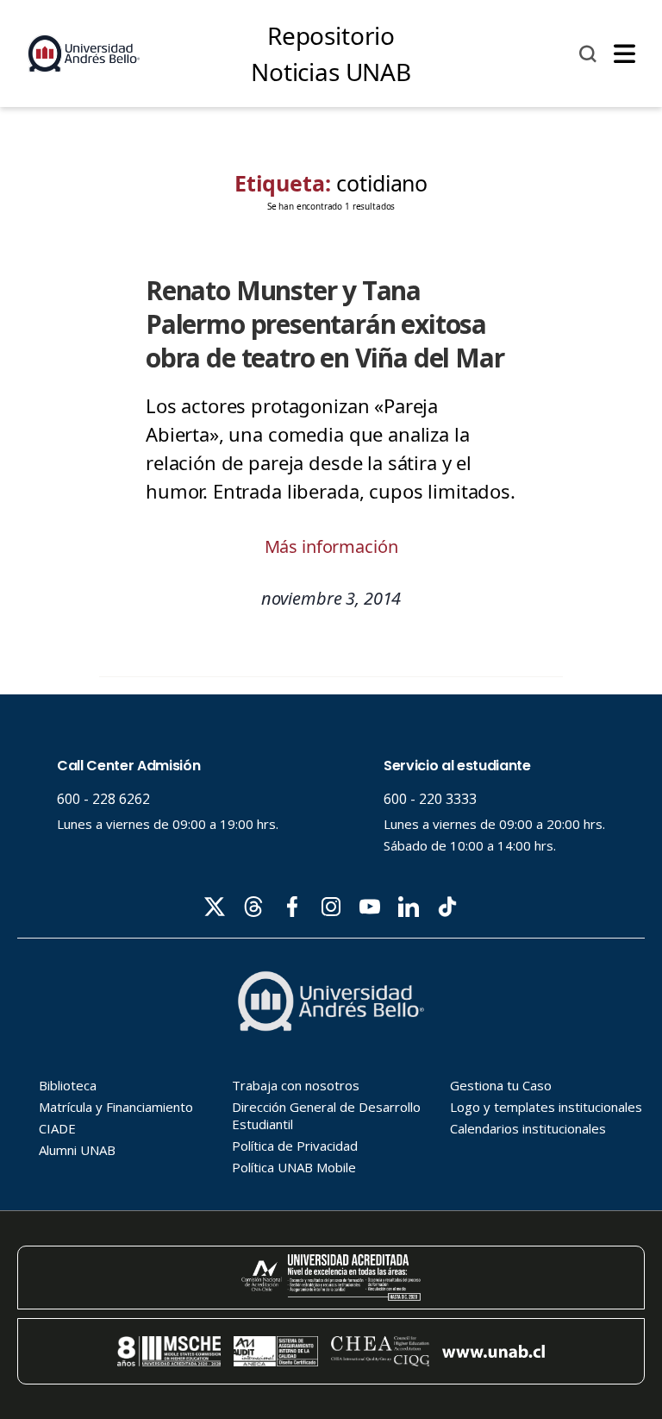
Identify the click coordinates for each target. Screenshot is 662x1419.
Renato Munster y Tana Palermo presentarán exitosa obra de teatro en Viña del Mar (325, 324)
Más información (331, 546)
